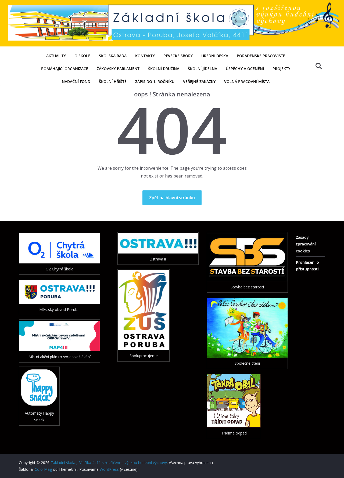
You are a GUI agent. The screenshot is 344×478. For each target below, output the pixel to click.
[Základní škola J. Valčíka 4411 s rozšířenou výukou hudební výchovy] (172, 4)
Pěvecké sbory (178, 55)
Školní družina (163, 68)
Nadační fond (76, 81)
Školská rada (113, 55)
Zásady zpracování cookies (306, 244)
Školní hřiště (113, 81)
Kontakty (145, 55)
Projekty (281, 68)
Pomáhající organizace (64, 68)
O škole (82, 55)
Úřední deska (214, 55)
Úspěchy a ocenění (245, 68)
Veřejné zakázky (199, 81)
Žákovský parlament (118, 68)
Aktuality (56, 55)
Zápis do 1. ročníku (154, 81)
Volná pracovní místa (247, 81)
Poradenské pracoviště (261, 55)
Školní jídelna (202, 68)
